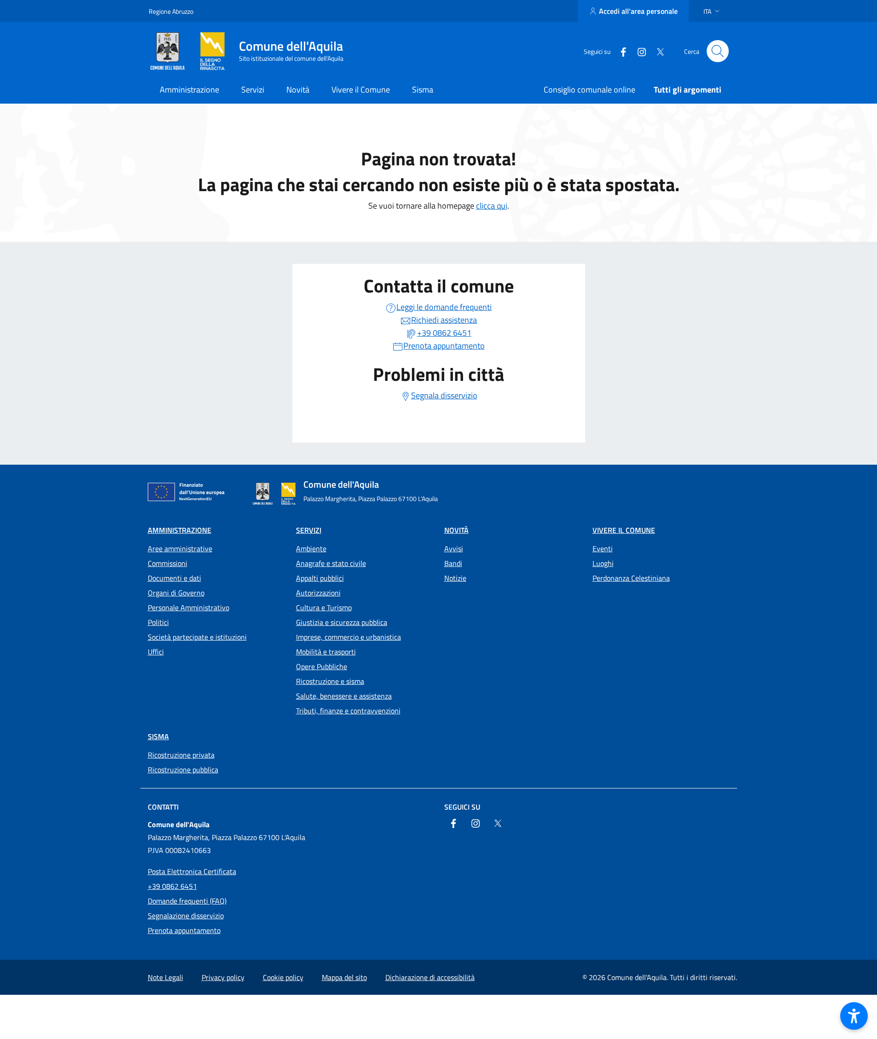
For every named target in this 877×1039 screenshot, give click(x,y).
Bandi (453, 563)
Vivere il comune (623, 530)
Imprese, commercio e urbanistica (348, 636)
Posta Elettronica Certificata (192, 871)
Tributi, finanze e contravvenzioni (348, 710)
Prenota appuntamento (184, 930)
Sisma (158, 736)
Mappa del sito (344, 977)
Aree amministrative (180, 548)
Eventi (602, 548)
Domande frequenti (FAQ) (187, 900)
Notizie (455, 578)
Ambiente (311, 548)
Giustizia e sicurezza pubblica (341, 622)
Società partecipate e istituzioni (197, 636)
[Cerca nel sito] (718, 51)
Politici (158, 622)
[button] (712, 11)
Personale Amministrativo (188, 607)
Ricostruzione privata (181, 754)
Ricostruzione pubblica (183, 769)
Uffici (156, 651)
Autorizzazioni (318, 592)
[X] (656, 51)
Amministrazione (179, 530)
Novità (456, 530)
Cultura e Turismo (324, 607)
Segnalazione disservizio (186, 915)
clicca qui (491, 205)
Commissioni (167, 563)
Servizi (308, 530)
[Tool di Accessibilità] (854, 1016)
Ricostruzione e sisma (330, 681)
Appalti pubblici (320, 578)
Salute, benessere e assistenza (344, 695)
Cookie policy (283, 977)
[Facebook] (619, 51)
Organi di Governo (176, 592)
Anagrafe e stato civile (331, 563)
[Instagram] (638, 51)
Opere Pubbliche (321, 666)
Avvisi (453, 548)
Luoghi (603, 563)
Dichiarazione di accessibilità (430, 977)
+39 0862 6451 (172, 886)
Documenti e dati (174, 578)
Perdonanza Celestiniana (631, 578)
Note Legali (165, 977)
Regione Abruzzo (171, 11)
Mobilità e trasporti (326, 651)
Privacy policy (223, 977)
